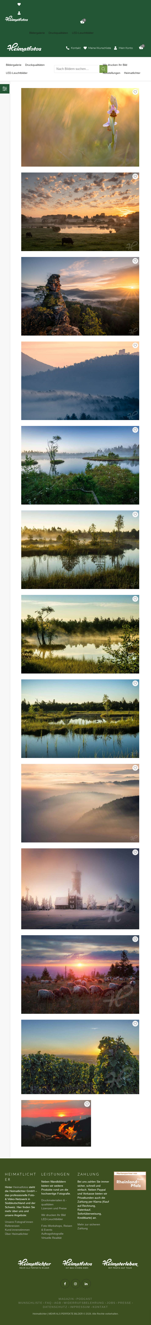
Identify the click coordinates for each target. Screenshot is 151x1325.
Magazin (66, 1298)
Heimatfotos (20, 1187)
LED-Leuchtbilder (52, 1219)
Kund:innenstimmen (17, 1229)
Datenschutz (55, 1307)
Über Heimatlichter (16, 1233)
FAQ (48, 1302)
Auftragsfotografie (52, 1233)
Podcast (84, 1298)
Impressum (80, 1307)
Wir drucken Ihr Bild (53, 1215)
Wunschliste (30, 1302)
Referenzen (12, 1225)
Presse (124, 1302)
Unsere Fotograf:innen (19, 1221)
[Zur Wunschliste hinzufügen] (135, 92)
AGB (57, 1302)
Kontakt (100, 1307)
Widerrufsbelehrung (84, 1302)
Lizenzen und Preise (54, 1208)
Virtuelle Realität (51, 1237)
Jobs (111, 1302)
